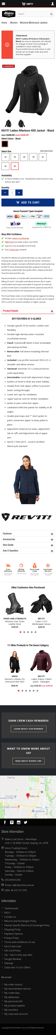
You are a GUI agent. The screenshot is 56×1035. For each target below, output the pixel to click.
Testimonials (11, 908)
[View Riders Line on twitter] (25, 823)
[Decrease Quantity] (5, 192)
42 (43, 157)
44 (5, 166)
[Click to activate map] (28, 797)
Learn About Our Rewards (28, 729)
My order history (13, 984)
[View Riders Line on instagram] (18, 823)
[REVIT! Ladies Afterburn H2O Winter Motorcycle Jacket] (8, 123)
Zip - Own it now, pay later (18, 954)
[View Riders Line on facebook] (5, 823)
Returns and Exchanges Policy (20, 921)
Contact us (10, 916)
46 (15, 166)
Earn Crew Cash (12, 946)
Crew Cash (14, 249)
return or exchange (20, 238)
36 (15, 157)
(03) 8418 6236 (12, 879)
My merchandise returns (17, 988)
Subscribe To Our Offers (17, 967)
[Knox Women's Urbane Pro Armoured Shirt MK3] (14, 661)
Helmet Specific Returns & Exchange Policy (27, 925)
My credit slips (12, 992)
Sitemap (8, 963)
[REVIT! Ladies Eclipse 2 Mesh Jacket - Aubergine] (41, 661)
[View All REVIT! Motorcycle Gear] (26, 513)
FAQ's (7, 912)
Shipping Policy (12, 929)
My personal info (13, 1001)
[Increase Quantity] (19, 192)
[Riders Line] (8, 11)
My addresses (11, 997)
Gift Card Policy (12, 950)
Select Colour (7, 138)
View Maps (31, 839)
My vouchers (11, 1009)
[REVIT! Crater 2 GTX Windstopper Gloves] (41, 603)
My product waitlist (14, 1005)
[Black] (5, 144)
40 (33, 157)
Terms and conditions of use (19, 942)
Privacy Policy (11, 937)
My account (6, 977)
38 (24, 157)
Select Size (6, 151)
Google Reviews (12, 959)
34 (5, 157)
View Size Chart (46, 151)
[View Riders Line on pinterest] (11, 823)
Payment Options (13, 933)
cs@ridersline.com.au (23, 885)
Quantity (5, 187)
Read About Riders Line (28, 761)
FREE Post (9, 242)
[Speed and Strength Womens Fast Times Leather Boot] (14, 603)
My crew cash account (16, 1013)
